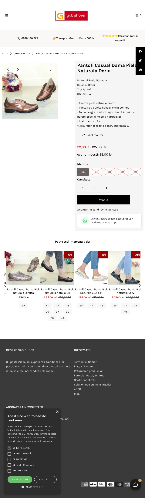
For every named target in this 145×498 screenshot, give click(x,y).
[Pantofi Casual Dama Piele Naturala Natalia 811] (57, 268)
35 (67, 305)
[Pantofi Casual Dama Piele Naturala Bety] (125, 268)
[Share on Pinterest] (140, 70)
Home (5, 53)
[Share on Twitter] (140, 61)
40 (135, 171)
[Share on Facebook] (140, 51)
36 (83, 171)
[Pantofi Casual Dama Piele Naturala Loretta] (23, 268)
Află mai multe (44, 441)
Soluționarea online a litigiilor (92, 384)
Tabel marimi (94, 135)
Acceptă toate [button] (20, 479)
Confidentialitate (85, 380)
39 (122, 171)
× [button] (57, 411)
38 (109, 171)
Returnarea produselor (88, 371)
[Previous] (8, 69)
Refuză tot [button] (45, 479)
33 (47, 305)
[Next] (17, 69)
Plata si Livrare (83, 366)
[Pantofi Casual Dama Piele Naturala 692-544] (91, 268)
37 (96, 171)
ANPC (77, 389)
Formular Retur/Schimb (89, 375)
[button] (32, 487)
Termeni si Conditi (85, 362)
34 (57, 305)
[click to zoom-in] (51, 69)
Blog (76, 393)
